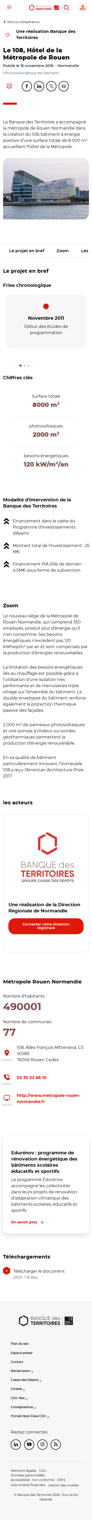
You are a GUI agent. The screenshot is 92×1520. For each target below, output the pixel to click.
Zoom (62, 251)
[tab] (20, 366)
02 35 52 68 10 (32, 1078)
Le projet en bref (26, 251)
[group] (46, 188)
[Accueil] (44, 7)
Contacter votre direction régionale (46, 926)
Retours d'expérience (23, 22)
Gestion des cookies (63, 1485)
